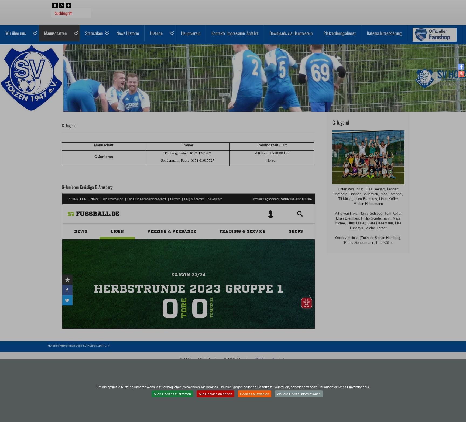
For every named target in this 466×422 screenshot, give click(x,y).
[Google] (461, 74)
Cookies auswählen (254, 393)
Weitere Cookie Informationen (299, 393)
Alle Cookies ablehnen (215, 393)
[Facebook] (461, 66)
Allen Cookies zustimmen (172, 393)
